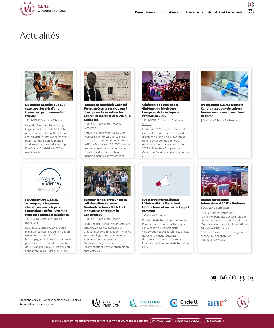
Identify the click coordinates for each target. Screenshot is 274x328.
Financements (193, 12)
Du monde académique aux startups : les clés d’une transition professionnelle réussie (45, 110)
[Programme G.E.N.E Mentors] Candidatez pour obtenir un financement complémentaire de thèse (223, 110)
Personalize (213, 321)
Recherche (90, 128)
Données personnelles (55, 300)
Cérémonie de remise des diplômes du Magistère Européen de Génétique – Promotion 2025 (160, 110)
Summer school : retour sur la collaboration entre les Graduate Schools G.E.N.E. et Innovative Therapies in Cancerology (105, 207)
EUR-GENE (33, 120)
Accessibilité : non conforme (36, 304)
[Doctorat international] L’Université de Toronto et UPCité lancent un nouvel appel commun (165, 205)
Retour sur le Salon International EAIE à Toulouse (223, 201)
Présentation (144, 12)
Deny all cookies (188, 321)
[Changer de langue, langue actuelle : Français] (250, 4)
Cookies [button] (76, 300)
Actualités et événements (225, 12)
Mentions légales (30, 300)
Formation (168, 12)
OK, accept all (161, 321)
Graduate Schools (51, 120)
